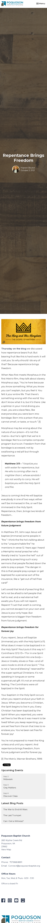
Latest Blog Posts (12, 803)
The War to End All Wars (15, 809)
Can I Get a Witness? (13, 821)
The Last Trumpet (12, 815)
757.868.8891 (16, 862)
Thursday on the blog (13, 348)
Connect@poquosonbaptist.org (24, 866)
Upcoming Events (12, 770)
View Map (6, 849)
